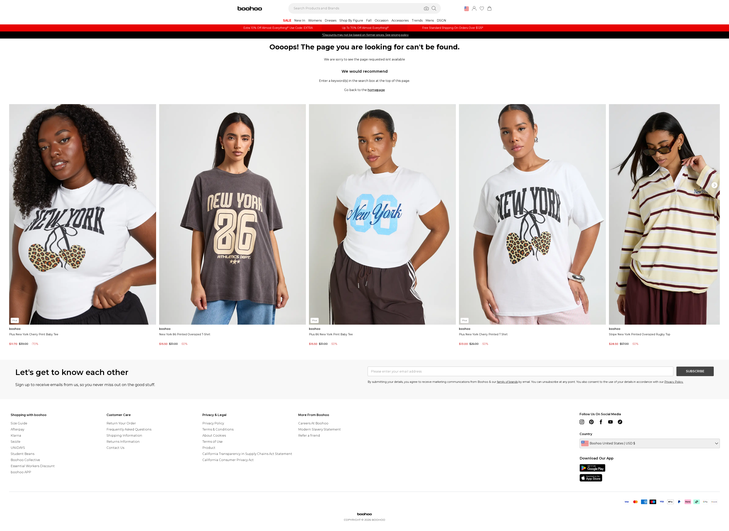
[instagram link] (582, 422)
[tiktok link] (620, 422)
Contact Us (115, 448)
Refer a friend (309, 435)
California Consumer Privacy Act (228, 460)
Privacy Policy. (673, 382)
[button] (466, 9)
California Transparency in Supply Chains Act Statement (247, 454)
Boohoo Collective (25, 460)
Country (586, 434)
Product (208, 448)
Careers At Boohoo (313, 423)
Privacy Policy (213, 423)
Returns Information (123, 441)
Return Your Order (121, 423)
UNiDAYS (18, 448)
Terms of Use (212, 441)
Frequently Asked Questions (129, 429)
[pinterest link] (591, 422)
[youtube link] (610, 422)
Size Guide (19, 423)
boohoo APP (21, 472)
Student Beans (22, 454)
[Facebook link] (601, 422)
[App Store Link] (592, 473)
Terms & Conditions (217, 429)
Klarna (16, 435)
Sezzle (15, 441)
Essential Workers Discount (33, 466)
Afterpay (17, 429)
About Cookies (214, 435)
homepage (376, 90)
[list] (364, 226)
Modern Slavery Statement (319, 429)
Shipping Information (124, 435)
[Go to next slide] (714, 185)
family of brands (507, 382)
